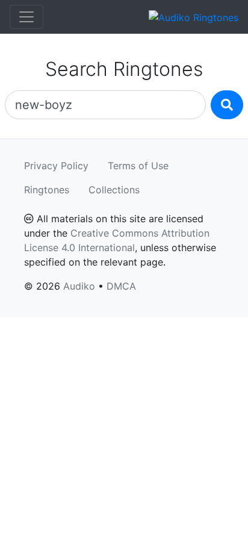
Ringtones (46, 190)
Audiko (79, 286)
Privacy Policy (56, 166)
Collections (114, 190)
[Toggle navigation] (26, 17)
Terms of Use (138, 166)
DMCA (121, 286)
